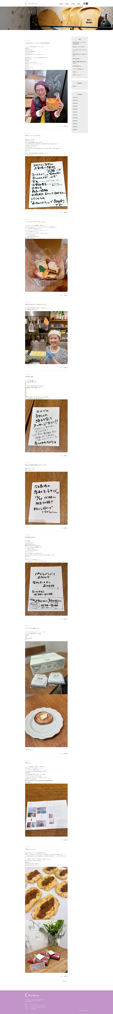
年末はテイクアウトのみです (79, 46)
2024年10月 (75, 103)
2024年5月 (75, 117)
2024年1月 (75, 129)
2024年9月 (75, 106)
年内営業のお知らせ (77, 66)
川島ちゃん (75, 71)
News (78, 4)
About (67, 4)
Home (61, 4)
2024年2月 (75, 126)
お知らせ (66, 126)
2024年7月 (75, 112)
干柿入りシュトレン (77, 74)
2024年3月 (75, 123)
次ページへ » (65, 981)
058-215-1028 (28, 1001)
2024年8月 (75, 109)
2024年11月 (75, 100)
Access (73, 4)
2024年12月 (75, 97)
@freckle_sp (27, 772)
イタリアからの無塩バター (78, 69)
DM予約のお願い (76, 58)
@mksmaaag (28, 782)
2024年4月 (75, 120)
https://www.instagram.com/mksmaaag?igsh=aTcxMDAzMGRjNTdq (39, 780)
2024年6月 (75, 114)
